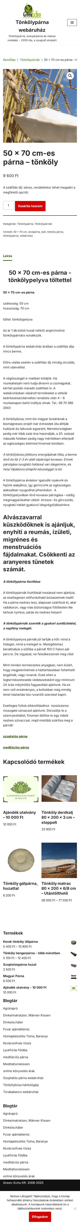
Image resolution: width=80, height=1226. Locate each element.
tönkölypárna (10, 235)
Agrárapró (10, 1008)
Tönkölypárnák (30, 59)
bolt (43, 231)
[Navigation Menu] (72, 22)
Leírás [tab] (7, 256)
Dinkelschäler (13, 1022)
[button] (70, 75)
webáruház (26, 235)
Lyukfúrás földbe (15, 1050)
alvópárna (34, 231)
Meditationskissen (16, 1064)
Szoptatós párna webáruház (23, 1078)
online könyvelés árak (19, 1071)
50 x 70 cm (20, 231)
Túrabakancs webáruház (21, 1092)
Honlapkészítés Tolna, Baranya (25, 1036)
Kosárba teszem (30, 206)
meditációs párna (15, 1057)
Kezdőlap (9, 59)
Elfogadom (40, 1217)
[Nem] (75, 1209)
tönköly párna (55, 231)
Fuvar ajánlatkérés (16, 1029)
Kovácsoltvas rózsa (17, 1043)
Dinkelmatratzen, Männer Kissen (26, 1015)
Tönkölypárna (25, 223)
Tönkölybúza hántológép (21, 1085)
